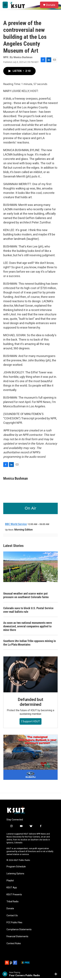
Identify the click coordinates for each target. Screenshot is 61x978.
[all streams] (56, 974)
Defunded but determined (30, 702)
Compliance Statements (19, 929)
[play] (5, 974)
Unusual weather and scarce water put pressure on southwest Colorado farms (26, 595)
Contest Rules (14, 943)
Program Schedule (16, 866)
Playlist (10, 880)
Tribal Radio (13, 901)
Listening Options (15, 873)
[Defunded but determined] (30, 674)
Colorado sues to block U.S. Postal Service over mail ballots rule (28, 609)
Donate (50, 4)
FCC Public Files (14, 922)
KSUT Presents (14, 894)
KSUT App (12, 887)
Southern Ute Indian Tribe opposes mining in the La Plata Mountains (29, 642)
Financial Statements (17, 936)
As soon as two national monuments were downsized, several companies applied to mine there (27, 626)
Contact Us (12, 915)
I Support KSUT (30, 721)
